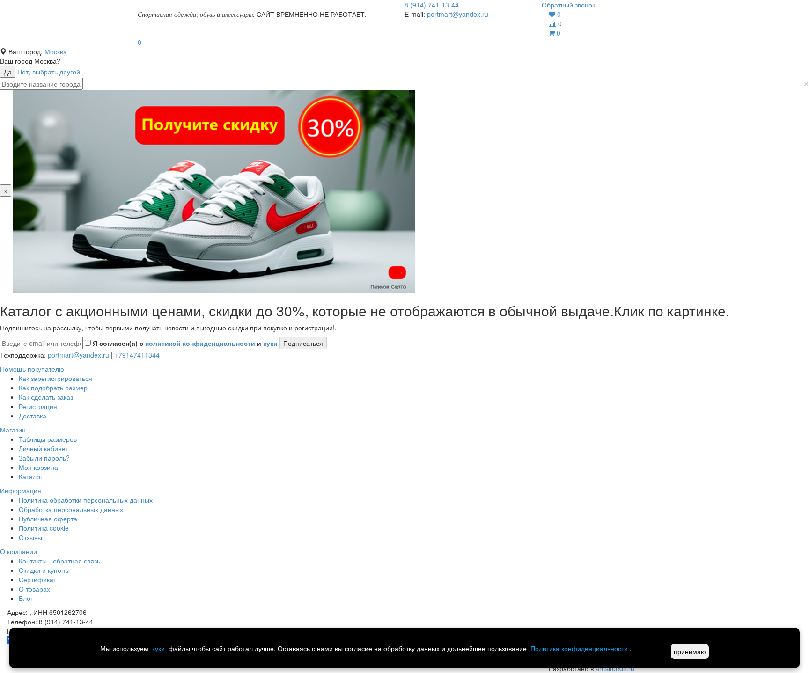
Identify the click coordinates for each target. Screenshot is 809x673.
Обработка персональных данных (71, 509)
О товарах (34, 588)
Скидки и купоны (44, 570)
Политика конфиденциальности (579, 648)
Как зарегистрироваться (55, 378)
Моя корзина (38, 467)
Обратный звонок (568, 4)
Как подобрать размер (53, 387)
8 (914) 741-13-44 (431, 4)
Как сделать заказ (46, 397)
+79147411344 (137, 354)
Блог (26, 598)
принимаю (690, 651)
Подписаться (303, 343)
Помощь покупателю (32, 368)
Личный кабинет (43, 448)
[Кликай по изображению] (214, 190)
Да (8, 71)
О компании (18, 551)
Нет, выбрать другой (48, 71)
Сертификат (37, 579)
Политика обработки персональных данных (86, 500)
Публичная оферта (48, 518)
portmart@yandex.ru (457, 14)
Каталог (31, 476)
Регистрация (38, 406)
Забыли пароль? (44, 457)
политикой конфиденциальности (200, 343)
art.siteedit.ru (615, 668)
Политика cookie (44, 528)
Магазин (13, 429)
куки (270, 343)
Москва (55, 51)
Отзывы (30, 537)
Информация (20, 490)
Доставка (32, 415)
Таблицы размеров (48, 439)
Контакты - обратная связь (59, 560)
